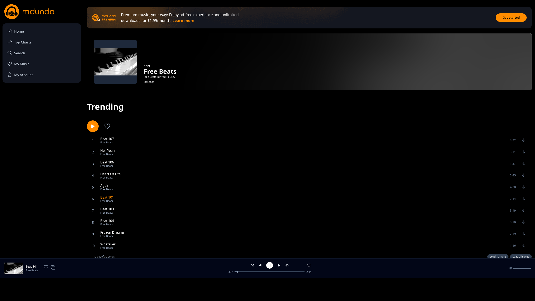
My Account (23, 75)
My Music (21, 64)
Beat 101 (31, 266)
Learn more (183, 20)
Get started (511, 17)
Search (19, 53)
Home (19, 31)
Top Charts (22, 42)
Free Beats (31, 270)
